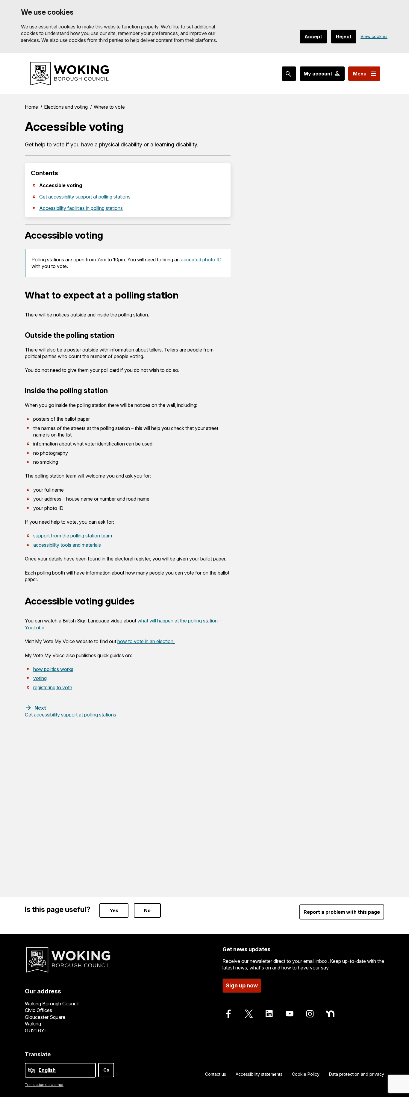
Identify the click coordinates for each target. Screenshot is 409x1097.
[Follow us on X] (249, 1014)
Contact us (215, 1074)
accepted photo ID (201, 260)
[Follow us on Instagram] (310, 1014)
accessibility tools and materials (67, 545)
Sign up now (242, 985)
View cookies (373, 36)
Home (31, 107)
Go (106, 1069)
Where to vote (109, 107)
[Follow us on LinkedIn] (269, 1014)
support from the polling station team (72, 536)
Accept (313, 37)
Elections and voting (66, 107)
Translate (38, 1054)
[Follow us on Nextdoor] (330, 1014)
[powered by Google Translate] (31, 1070)
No (147, 910)
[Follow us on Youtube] (290, 1014)
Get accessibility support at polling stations (85, 197)
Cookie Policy (305, 1074)
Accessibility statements (259, 1074)
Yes (114, 910)
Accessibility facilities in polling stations (81, 208)
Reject (344, 37)
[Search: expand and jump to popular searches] (289, 73)
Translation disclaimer (44, 1084)
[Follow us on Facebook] (228, 1014)
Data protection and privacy (356, 1074)
